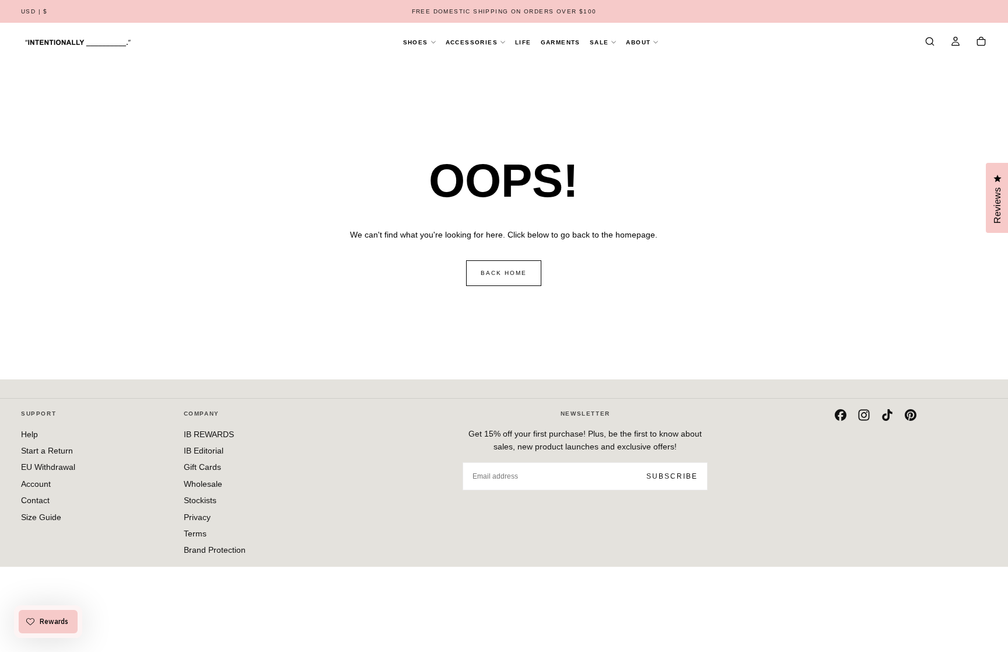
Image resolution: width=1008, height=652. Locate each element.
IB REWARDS (209, 434)
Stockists (200, 500)
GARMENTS (560, 42)
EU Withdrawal (48, 467)
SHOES (415, 42)
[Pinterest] (911, 415)
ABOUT (638, 42)
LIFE (523, 42)
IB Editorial (203, 450)
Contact (35, 500)
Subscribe (672, 476)
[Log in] (955, 42)
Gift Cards (202, 467)
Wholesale (203, 484)
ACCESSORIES (472, 42)
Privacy (197, 517)
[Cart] (981, 42)
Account (36, 484)
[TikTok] (887, 415)
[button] (34, 12)
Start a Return (47, 450)
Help (29, 434)
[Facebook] (841, 415)
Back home (504, 273)
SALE (599, 42)
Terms (195, 533)
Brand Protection (215, 550)
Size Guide (41, 517)
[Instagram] (864, 415)
